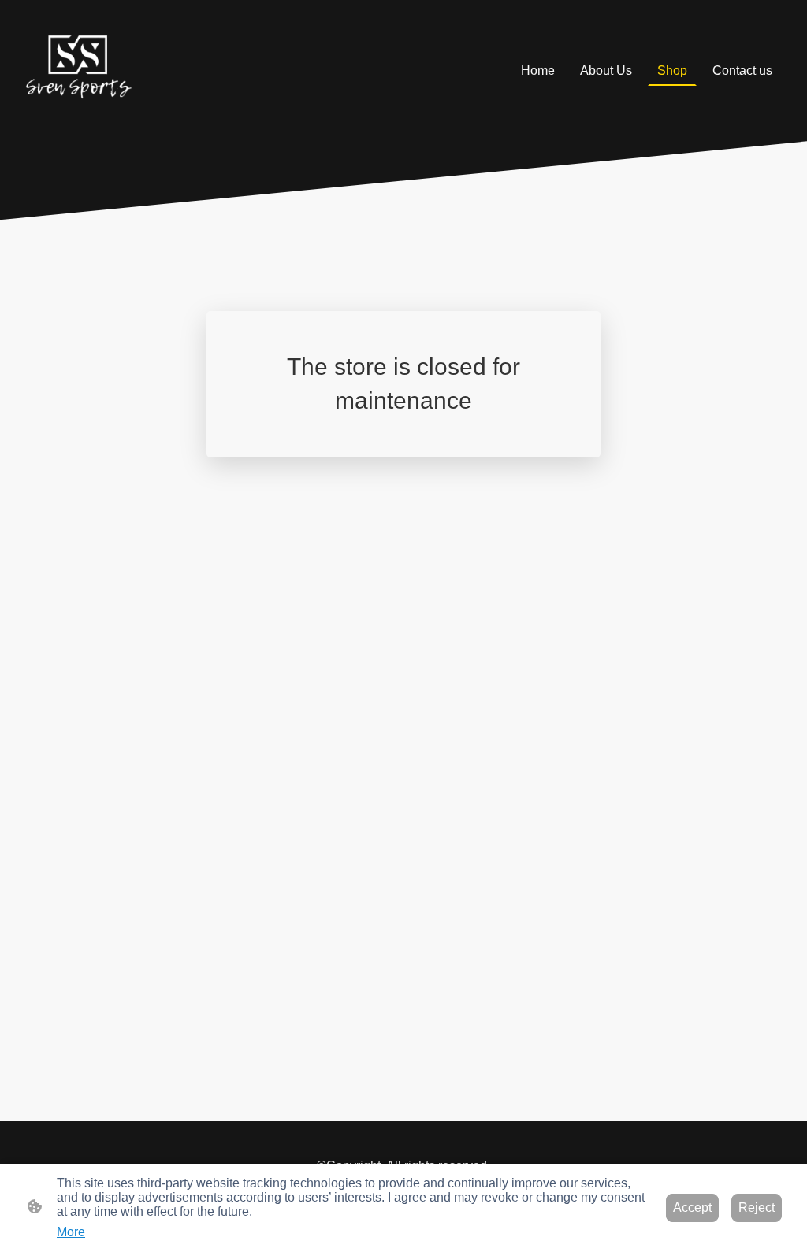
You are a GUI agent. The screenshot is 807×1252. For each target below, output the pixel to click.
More (71, 1232)
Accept (692, 1207)
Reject (756, 1207)
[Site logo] (77, 70)
